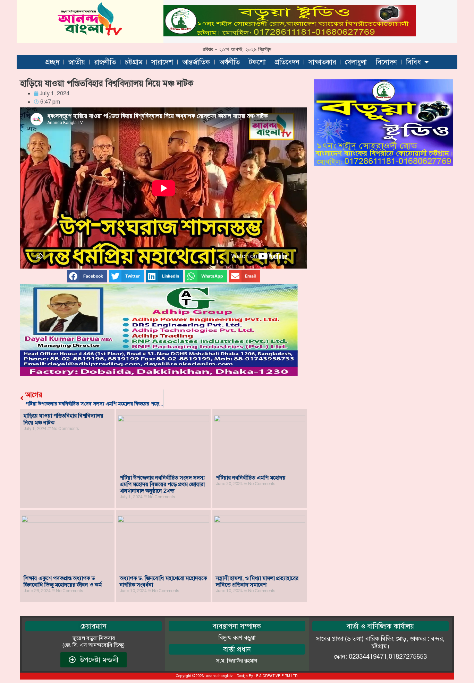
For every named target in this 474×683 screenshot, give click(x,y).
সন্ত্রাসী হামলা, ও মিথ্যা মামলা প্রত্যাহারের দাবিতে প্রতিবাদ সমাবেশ (257, 581)
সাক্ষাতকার (322, 62)
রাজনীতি (105, 62)
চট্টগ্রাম (133, 62)
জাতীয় (76, 62)
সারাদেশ (162, 62)
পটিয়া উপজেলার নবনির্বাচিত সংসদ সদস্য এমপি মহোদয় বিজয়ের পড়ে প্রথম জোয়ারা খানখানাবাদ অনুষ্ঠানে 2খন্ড (162, 484)
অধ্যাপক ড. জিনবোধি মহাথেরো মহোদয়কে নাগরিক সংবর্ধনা (163, 581)
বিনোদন (386, 62)
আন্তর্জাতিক (196, 62)
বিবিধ (413, 62)
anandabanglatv (219, 676)
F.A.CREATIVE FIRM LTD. (277, 676)
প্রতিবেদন (287, 62)
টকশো (257, 62)
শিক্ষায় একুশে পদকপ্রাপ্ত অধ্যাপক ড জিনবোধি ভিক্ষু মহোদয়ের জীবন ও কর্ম (63, 581)
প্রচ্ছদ (52, 62)
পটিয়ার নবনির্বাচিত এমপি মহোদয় (251, 477)
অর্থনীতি (229, 62)
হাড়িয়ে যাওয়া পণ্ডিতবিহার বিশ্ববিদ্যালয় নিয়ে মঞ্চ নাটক (63, 419)
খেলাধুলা (356, 62)
